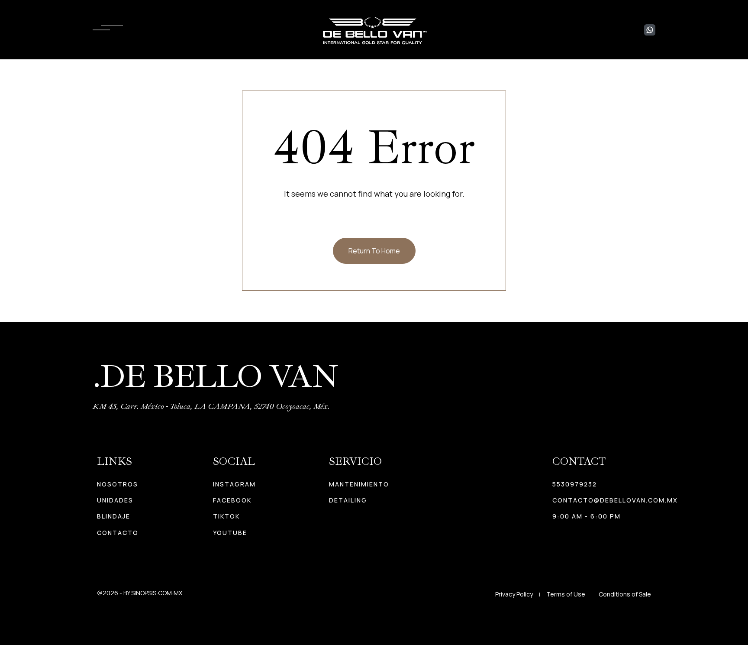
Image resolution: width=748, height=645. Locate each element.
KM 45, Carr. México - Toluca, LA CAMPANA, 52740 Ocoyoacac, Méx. (211, 406)
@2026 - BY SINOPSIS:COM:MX (139, 593)
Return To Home (374, 251)
